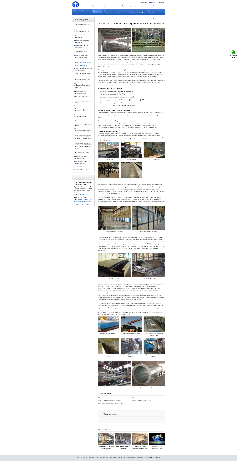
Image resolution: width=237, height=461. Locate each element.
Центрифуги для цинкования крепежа (83, 124)
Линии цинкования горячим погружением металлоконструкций (148, 398)
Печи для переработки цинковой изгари (81, 109)
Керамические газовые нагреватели (81, 46)
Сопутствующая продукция (81, 152)
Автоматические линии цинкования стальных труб (111, 403)
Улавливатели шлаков (81, 105)
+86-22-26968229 (82, 195)
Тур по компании (151, 11)
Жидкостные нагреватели (82, 169)
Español (161, 3)
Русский (153, 3)
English (145, 3)
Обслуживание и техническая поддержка (133, 457)
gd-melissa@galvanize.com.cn (82, 202)
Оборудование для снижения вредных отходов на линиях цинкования (82, 85)
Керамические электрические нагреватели (83, 36)
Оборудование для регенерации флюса (157, 447)
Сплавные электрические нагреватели (82, 41)
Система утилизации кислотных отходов (81, 97)
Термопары (78, 166)
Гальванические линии (119, 18)
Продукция (108, 18)
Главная (76, 11)
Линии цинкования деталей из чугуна (142, 400)
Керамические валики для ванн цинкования (82, 162)
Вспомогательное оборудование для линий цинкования (83, 115)
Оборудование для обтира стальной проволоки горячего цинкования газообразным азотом (83, 145)
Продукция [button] (96, 11)
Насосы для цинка (80, 121)
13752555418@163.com (85, 200)
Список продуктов (81, 19)
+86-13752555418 (86, 204)
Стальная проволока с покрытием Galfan (81, 157)
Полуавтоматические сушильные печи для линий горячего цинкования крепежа (83, 130)
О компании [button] (85, 11)
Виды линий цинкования (107, 11)
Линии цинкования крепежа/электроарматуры (110, 400)
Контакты (160, 11)
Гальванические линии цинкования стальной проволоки (112, 398)
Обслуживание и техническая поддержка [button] (135, 11)
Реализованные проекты (121, 11)
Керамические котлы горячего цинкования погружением (82, 25)
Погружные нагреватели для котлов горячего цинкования (82, 30)
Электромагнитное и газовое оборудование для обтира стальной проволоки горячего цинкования (83, 137)
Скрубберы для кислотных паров (82, 101)
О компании (84, 457)
